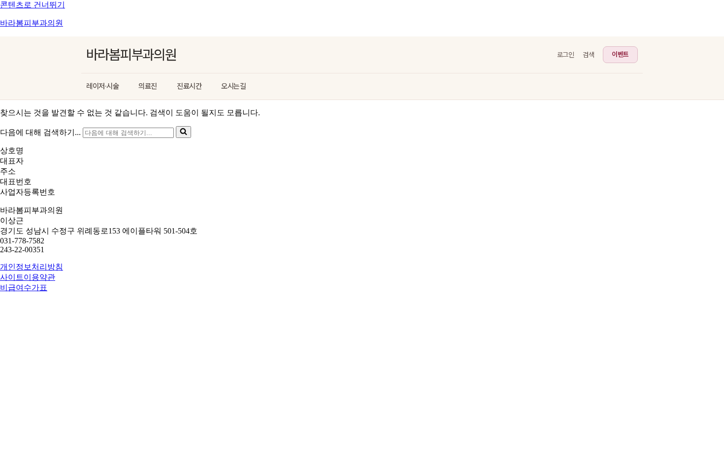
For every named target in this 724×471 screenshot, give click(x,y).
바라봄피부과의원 (31, 23)
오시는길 (233, 86)
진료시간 (189, 86)
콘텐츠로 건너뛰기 (32, 4)
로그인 (565, 55)
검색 (588, 55)
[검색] (183, 132)
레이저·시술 (102, 86)
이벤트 (620, 54)
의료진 (147, 86)
